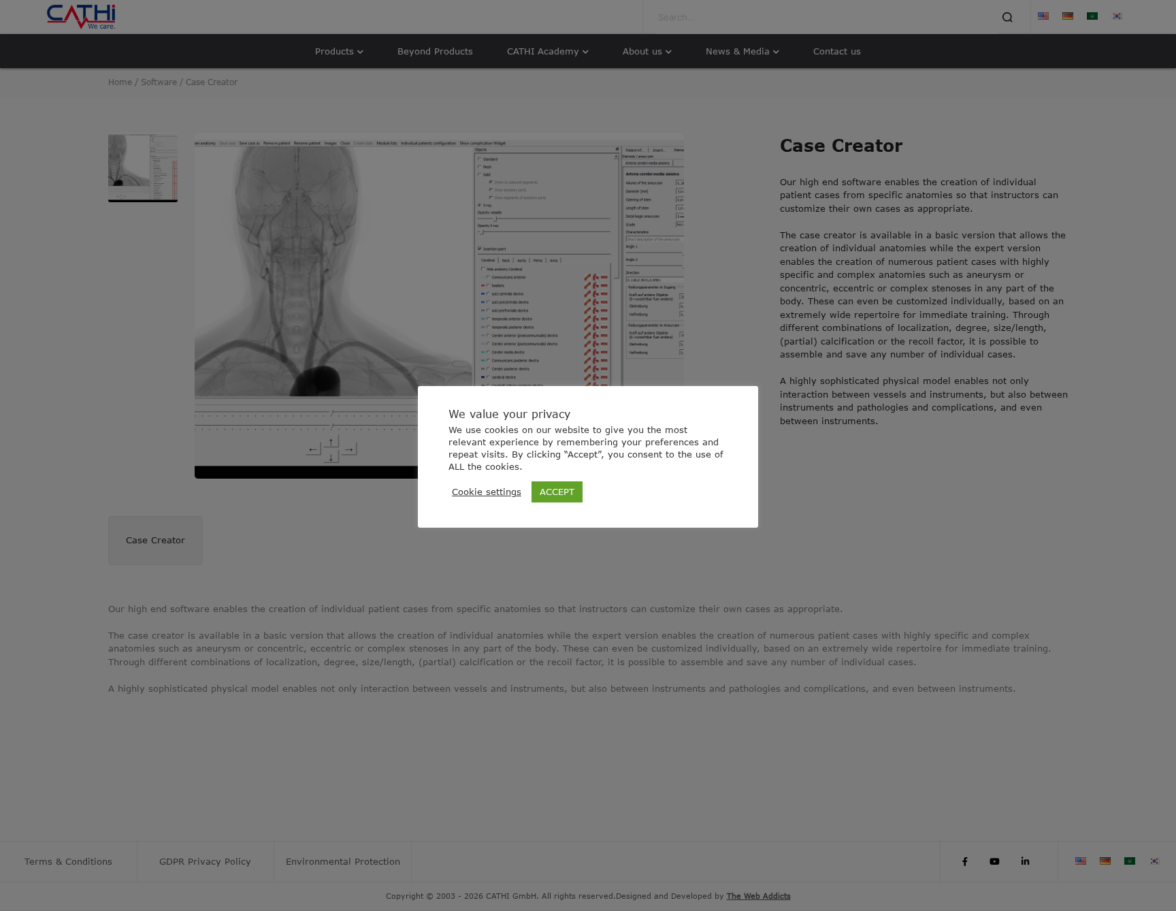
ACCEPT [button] (557, 491)
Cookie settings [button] (486, 491)
